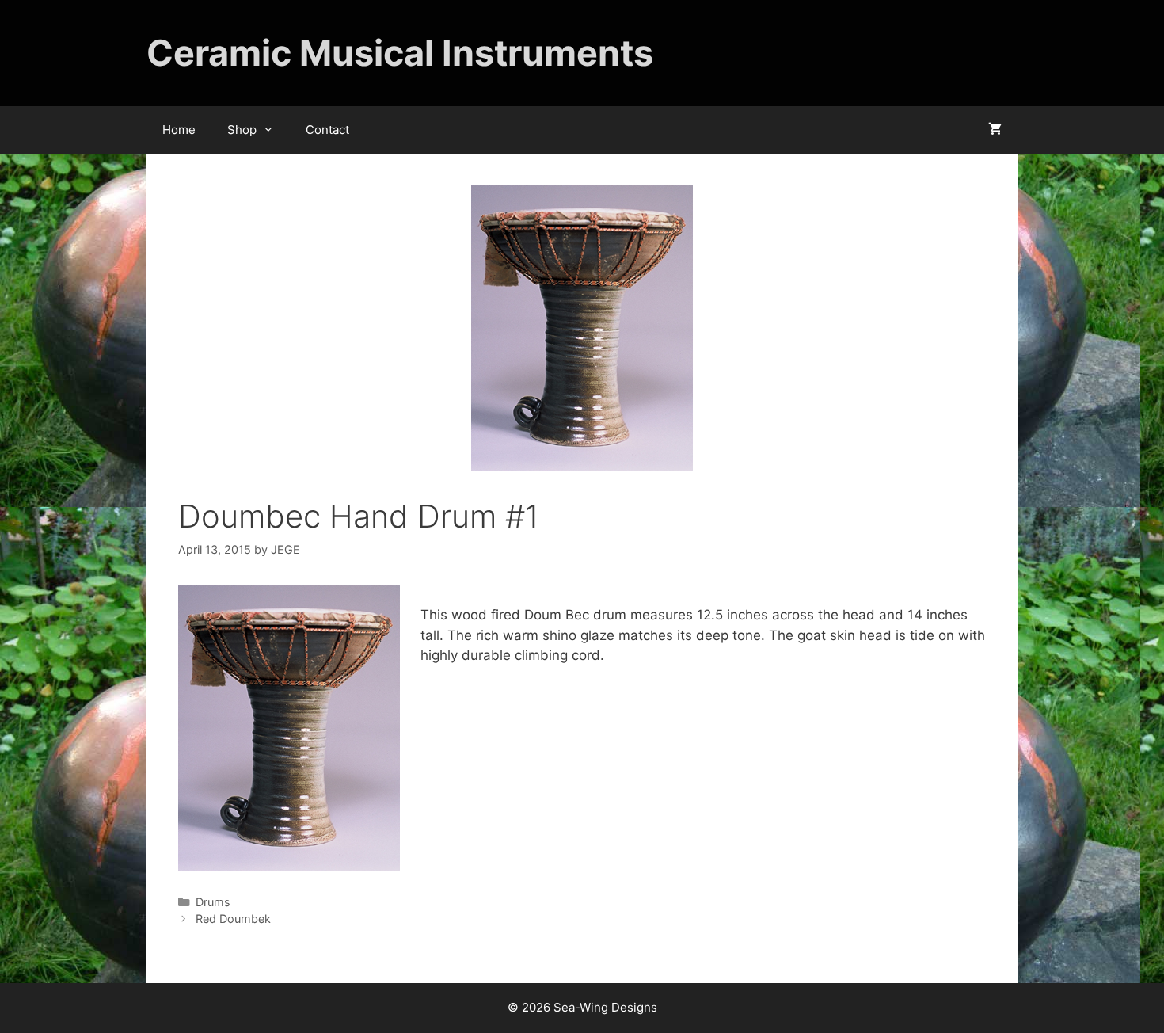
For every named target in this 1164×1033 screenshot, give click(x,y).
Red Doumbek (233, 918)
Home (179, 129)
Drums (213, 902)
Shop (242, 129)
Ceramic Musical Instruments (399, 52)
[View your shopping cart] (995, 130)
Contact (327, 129)
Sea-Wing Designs (605, 1007)
